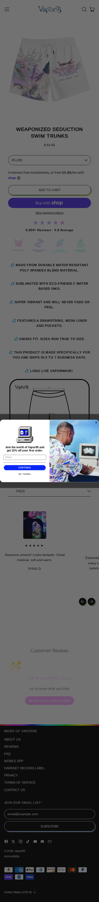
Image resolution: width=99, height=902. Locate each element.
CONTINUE (24, 468)
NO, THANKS (25, 474)
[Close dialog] (96, 422)
